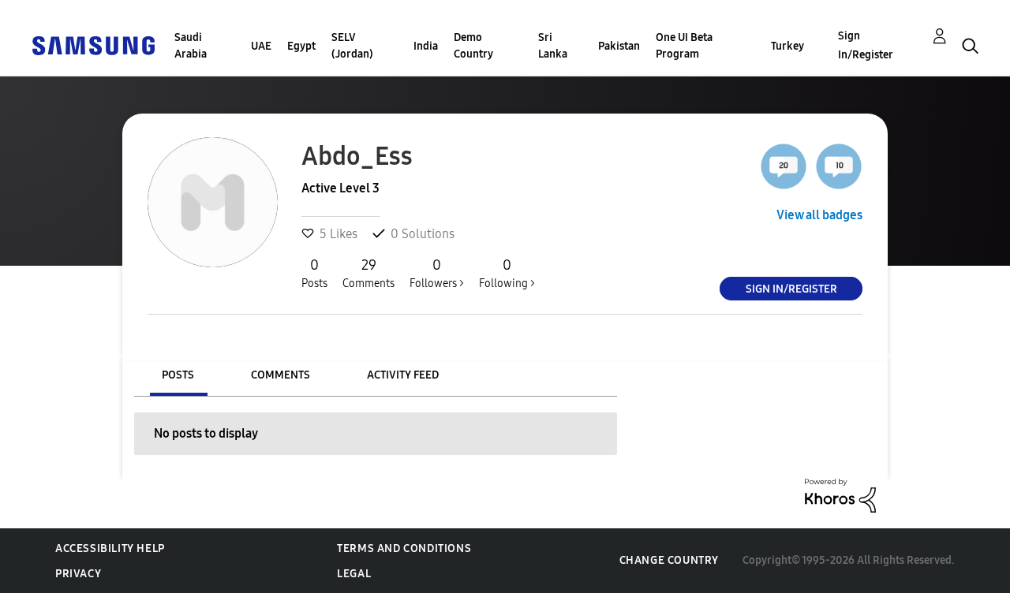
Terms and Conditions (404, 548)
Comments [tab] (280, 375)
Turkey (787, 46)
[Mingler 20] (783, 166)
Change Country (669, 560)
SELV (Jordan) (352, 46)
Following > (507, 273)
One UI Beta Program (684, 46)
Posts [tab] (178, 375)
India (425, 46)
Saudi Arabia (190, 46)
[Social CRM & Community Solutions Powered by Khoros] (840, 494)
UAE (261, 46)
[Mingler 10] (838, 166)
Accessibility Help (110, 548)
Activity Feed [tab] (403, 375)
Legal (354, 573)
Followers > (437, 273)
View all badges (819, 214)
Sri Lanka (552, 46)
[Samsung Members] (93, 44)
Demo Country (473, 46)
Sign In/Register (865, 45)
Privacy (78, 573)
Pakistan (619, 46)
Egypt (301, 46)
